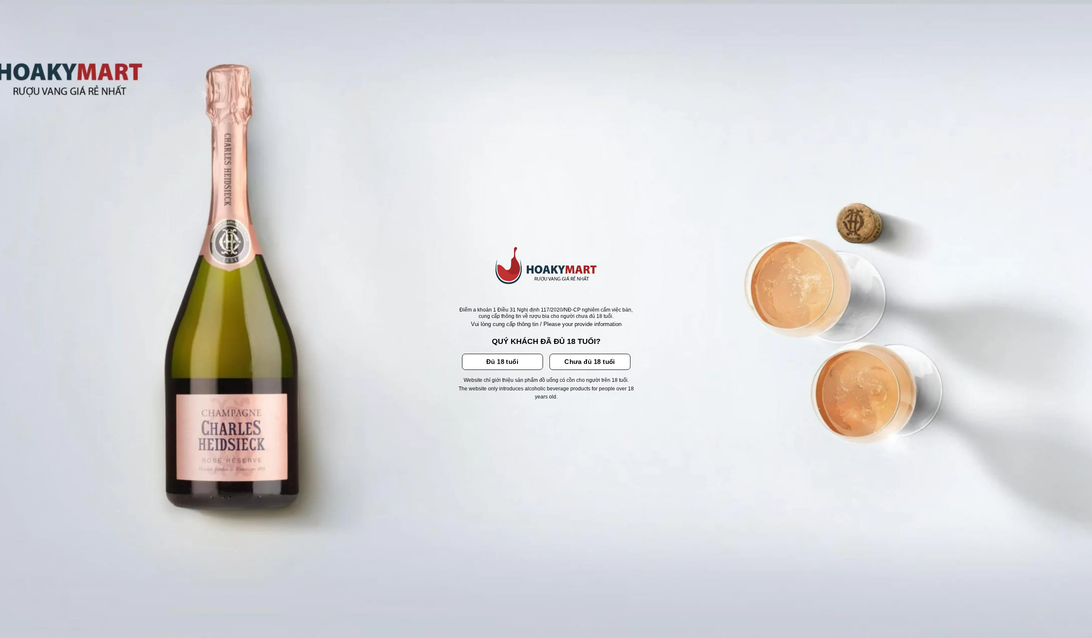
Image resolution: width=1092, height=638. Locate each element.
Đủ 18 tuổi (502, 361)
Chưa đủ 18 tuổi (589, 361)
